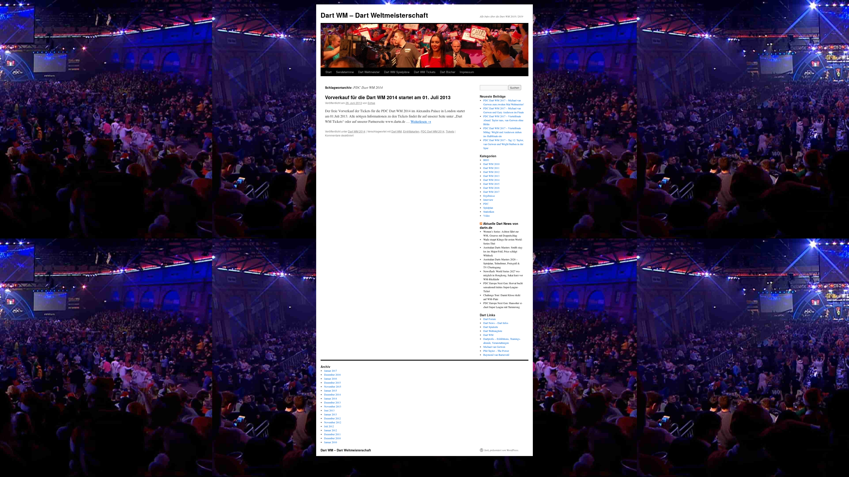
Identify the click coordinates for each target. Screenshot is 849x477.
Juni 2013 (329, 410)
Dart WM (396, 131)
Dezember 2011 (332, 434)
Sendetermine (345, 72)
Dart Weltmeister (369, 72)
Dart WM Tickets (425, 72)
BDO (486, 160)
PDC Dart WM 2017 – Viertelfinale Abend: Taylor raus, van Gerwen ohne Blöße (503, 120)
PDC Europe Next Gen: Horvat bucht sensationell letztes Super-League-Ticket (503, 287)
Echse (371, 103)
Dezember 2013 (332, 402)
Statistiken (488, 211)
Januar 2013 (330, 414)
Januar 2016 (330, 378)
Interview (488, 199)
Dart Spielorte (490, 327)
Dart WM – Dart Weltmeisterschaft (374, 15)
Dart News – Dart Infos (495, 323)
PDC (486, 203)
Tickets (450, 131)
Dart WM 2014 (356, 131)
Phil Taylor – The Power (496, 350)
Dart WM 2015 (491, 184)
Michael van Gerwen (494, 346)
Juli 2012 (329, 426)
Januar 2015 (330, 390)
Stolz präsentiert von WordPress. (501, 450)
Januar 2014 (330, 398)
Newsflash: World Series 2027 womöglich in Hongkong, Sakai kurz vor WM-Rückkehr (503, 275)
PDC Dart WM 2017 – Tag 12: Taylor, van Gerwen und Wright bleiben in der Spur (503, 144)
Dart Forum (489, 319)
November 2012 (332, 422)
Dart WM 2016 (491, 187)
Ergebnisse (489, 195)
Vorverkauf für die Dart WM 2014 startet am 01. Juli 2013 (388, 97)
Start (328, 72)
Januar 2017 (330, 370)
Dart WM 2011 (491, 168)
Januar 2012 (330, 430)
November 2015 (332, 386)
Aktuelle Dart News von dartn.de (499, 225)
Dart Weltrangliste (492, 331)
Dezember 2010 (332, 438)
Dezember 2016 (332, 374)
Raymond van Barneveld (496, 354)
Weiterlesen (421, 121)
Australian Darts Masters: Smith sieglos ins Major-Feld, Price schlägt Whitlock (503, 251)
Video (486, 215)
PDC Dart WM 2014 (432, 131)
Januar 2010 (330, 442)
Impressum (467, 72)
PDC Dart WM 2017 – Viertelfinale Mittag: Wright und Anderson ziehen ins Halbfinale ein (502, 132)
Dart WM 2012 (491, 172)
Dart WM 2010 (491, 164)
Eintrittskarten (411, 131)
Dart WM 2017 (491, 191)
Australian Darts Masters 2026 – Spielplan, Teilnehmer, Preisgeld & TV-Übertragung (501, 263)
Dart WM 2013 (491, 176)
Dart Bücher (447, 72)
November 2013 (332, 406)
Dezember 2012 (332, 418)
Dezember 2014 (332, 394)
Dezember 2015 (332, 382)
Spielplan (488, 207)
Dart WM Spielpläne (396, 72)
